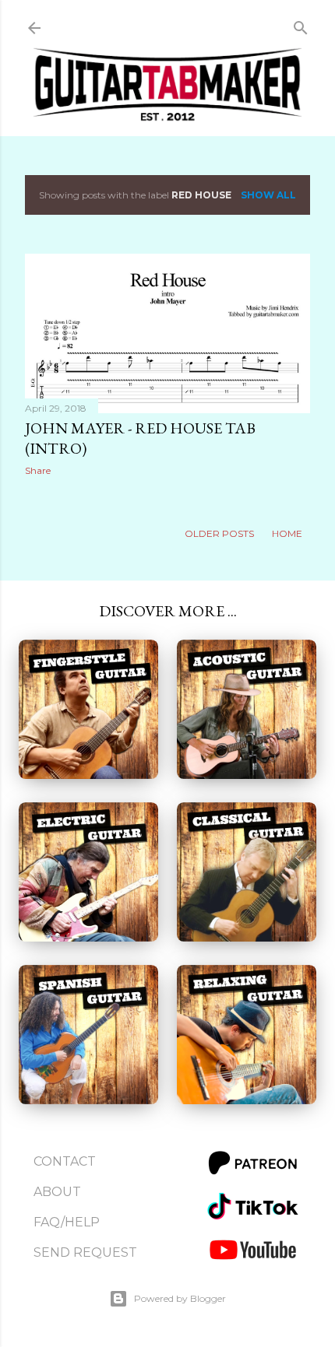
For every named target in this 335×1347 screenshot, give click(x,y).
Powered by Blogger (180, 1298)
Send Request (85, 1252)
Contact (65, 1161)
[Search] (300, 24)
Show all (268, 195)
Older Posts (220, 533)
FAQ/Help (67, 1222)
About (57, 1191)
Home (287, 533)
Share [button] (38, 470)
